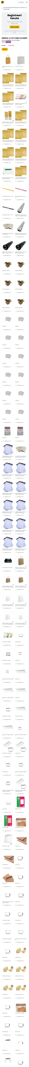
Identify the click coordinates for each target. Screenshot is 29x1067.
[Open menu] (26, 2)
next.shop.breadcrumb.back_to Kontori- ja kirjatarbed (15, 8)
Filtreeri (5, 49)
